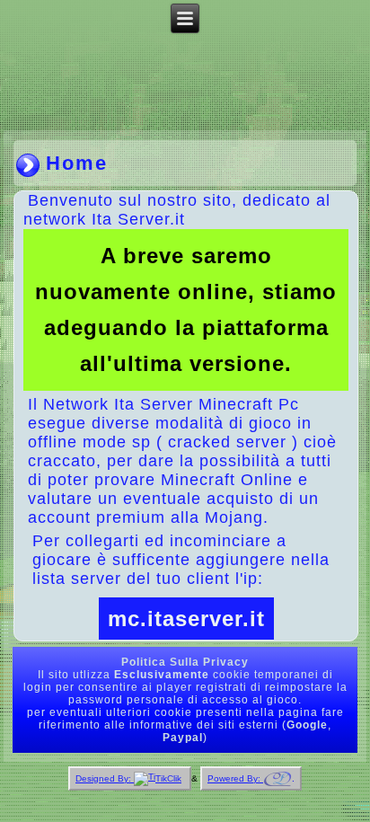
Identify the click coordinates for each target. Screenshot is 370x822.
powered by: (235, 778)
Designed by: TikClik (128, 778)
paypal (183, 737)
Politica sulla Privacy (185, 662)
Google (307, 725)
